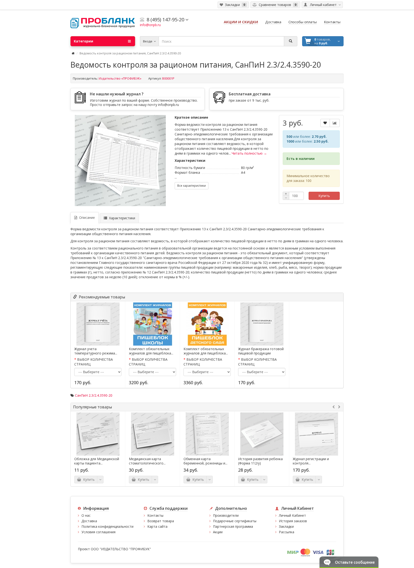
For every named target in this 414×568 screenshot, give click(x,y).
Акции (218, 532)
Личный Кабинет (292, 515)
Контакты (155, 515)
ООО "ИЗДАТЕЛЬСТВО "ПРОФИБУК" (121, 549)
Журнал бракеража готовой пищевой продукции (261, 351)
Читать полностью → (249, 153)
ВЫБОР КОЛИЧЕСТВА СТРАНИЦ (93, 361)
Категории (83, 41)
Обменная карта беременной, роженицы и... (205, 461)
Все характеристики (191, 186)
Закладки (286, 526)
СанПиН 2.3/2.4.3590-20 (93, 395)
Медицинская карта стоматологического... (147, 461)
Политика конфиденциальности (107, 526)
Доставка (89, 521)
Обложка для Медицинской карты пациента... (96, 461)
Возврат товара (160, 521)
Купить (324, 195)
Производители (226, 515)
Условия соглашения (98, 532)
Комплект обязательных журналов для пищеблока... (151, 351)
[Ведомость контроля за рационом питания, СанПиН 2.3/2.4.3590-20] (120, 160)
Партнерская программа (233, 526)
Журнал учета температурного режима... (95, 351)
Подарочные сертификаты (234, 521)
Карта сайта (157, 526)
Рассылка (286, 532)
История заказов (293, 521)
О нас (86, 515)
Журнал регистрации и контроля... (311, 461)
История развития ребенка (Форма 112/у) (260, 461)
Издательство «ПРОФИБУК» (120, 78)
